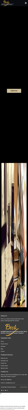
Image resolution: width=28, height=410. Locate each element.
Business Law (4, 358)
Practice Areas (4, 343)
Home (2, 341)
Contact (3, 351)
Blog (2, 348)
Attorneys (3, 346)
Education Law (4, 360)
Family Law (3, 363)
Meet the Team (4, 368)
